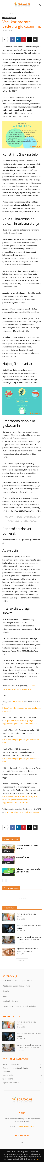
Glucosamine (17, 701)
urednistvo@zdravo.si (25, 1126)
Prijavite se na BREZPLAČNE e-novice (17, 981)
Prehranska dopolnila (17, 14)
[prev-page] (4, 880)
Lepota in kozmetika (6, 851)
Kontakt (5, 991)
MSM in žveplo (22, 857)
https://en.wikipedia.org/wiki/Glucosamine (22, 812)
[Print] (35, 39)
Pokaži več (21, 960)
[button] (4, 5)
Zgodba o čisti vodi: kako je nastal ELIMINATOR (27, 950)
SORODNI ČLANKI (11, 839)
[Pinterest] (23, 39)
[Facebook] (12, 39)
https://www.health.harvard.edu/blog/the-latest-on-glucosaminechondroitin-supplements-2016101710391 (20, 799)
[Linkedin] (18, 39)
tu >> (38, 1159)
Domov (5, 14)
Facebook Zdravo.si (10, 1001)
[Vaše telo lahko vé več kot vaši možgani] (8, 928)
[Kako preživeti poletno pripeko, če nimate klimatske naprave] (8, 940)
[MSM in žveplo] (8, 860)
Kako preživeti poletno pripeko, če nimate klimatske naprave (29, 938)
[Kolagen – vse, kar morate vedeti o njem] (8, 872)
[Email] (29, 39)
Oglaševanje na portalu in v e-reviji (16, 986)
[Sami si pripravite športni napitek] (8, 917)
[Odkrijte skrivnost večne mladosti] (8, 848)
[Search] (40, 5)
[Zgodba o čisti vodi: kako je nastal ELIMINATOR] (8, 952)
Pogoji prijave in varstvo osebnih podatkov (19, 1006)
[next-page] (7, 880)
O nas (4, 996)
